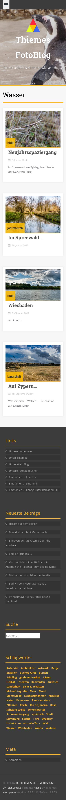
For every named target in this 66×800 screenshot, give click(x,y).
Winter (39, 728)
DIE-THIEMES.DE (26, 783)
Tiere (36, 718)
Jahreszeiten (15, 228)
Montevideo (14, 695)
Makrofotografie (16, 691)
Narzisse (54, 695)
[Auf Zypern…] (33, 363)
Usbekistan (13, 723)
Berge (54, 668)
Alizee (37, 787)
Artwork (43, 668)
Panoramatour (41, 700)
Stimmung (13, 718)
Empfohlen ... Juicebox (22, 477)
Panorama (22, 700)
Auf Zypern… (22, 386)
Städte (26, 718)
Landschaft (14, 376)
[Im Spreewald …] (33, 214)
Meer (33, 691)
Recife (23, 705)
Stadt (49, 714)
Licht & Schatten (33, 686)
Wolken (51, 728)
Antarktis (12, 668)
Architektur (28, 668)
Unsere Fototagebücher (23, 470)
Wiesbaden (20, 305)
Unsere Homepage (20, 451)
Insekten (23, 682)
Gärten (47, 677)
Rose (53, 705)
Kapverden (38, 682)
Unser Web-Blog (19, 464)
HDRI (10, 142)
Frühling (11, 677)
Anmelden (15, 760)
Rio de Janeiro (39, 705)
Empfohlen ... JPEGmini (23, 483)
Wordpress (10, 792)
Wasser (11, 728)
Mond (42, 691)
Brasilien (11, 672)
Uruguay (47, 718)
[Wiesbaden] (33, 285)
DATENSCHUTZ (12, 787)
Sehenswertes (36, 709)
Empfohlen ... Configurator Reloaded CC (33, 490)
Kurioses (52, 682)
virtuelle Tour (31, 723)
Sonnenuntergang (17, 714)
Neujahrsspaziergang (32, 152)
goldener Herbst (29, 677)
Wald (46, 723)
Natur (10, 700)
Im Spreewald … (26, 237)
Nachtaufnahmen (35, 695)
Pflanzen (11, 705)
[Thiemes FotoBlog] (33, 25)
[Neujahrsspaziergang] (33, 129)
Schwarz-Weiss (15, 709)
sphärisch (38, 714)
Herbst (10, 682)
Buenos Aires (28, 672)
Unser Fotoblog (18, 457)
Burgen (43, 672)
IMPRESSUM (46, 783)
